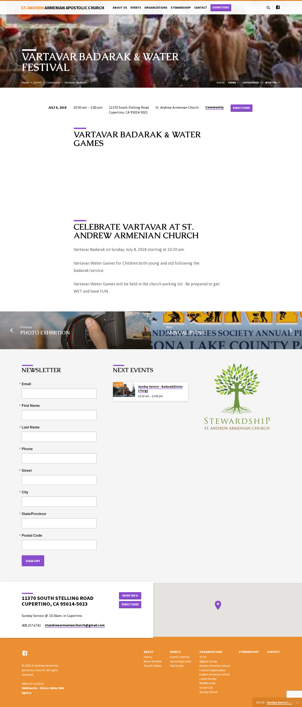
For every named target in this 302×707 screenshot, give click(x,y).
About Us (120, 7)
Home (25, 82)
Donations (220, 7)
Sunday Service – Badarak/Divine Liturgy (160, 388)
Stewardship (181, 7)
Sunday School (208, 692)
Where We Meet (152, 661)
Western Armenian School (214, 666)
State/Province (34, 514)
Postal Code (32, 535)
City (25, 492)
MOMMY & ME (207, 683)
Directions (241, 108)
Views (232, 82)
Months (271, 82)
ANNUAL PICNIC (186, 333)
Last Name (31, 427)
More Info (130, 595)
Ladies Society (207, 679)
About (149, 652)
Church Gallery (152, 666)
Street (27, 470)
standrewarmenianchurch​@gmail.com (75, 625)
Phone (27, 449)
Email (26, 384)
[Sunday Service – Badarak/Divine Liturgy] (124, 389)
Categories (251, 82)
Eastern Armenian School (214, 674)
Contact (200, 7)
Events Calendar (179, 657)
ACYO (202, 657)
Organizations (155, 7)
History (148, 657)
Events (135, 7)
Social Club (206, 688)
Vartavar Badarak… (76, 82)
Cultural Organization (212, 670)
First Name (31, 405)
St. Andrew (62, 7)
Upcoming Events (180, 661)
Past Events (176, 666)
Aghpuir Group (208, 661)
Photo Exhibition (45, 333)
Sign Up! (33, 561)
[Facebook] (277, 7)
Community (53, 82)
